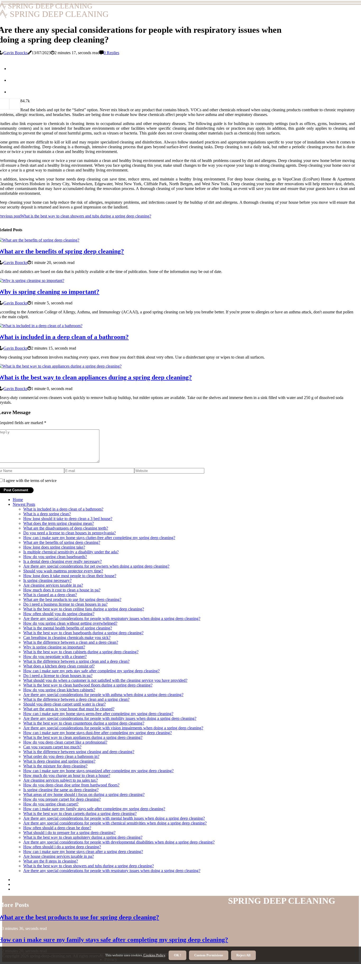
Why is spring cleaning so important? (54, 647)
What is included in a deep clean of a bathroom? (63, 509)
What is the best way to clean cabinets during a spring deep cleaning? (80, 652)
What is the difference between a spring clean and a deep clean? (76, 661)
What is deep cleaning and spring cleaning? (59, 761)
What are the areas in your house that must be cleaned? (68, 709)
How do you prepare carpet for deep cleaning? (62, 799)
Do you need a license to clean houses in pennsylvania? (69, 533)
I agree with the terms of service (30, 480)
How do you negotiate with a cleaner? (55, 656)
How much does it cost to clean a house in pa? (61, 590)
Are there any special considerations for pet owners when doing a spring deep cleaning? (96, 566)
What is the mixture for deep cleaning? (55, 766)
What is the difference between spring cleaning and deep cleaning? (78, 751)
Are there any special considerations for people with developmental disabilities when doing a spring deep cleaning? (119, 842)
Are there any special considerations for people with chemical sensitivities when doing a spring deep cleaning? (115, 823)
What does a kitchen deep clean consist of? (59, 666)
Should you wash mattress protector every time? (63, 571)
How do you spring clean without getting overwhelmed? (70, 623)
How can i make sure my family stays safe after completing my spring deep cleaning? (94, 809)
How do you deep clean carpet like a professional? (65, 742)
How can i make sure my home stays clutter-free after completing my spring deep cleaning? (99, 537)
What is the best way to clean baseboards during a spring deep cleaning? (83, 633)
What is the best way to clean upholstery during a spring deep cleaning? (82, 837)
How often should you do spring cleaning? (58, 613)
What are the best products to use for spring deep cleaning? (72, 599)
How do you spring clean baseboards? (55, 556)
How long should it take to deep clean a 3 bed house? (67, 518)
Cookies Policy (154, 955)
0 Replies (111, 52)
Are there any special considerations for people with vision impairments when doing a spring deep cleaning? (113, 728)
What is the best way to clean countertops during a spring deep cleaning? (83, 723)
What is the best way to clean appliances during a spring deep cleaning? (82, 737)
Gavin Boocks (15, 52)
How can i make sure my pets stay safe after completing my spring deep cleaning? (91, 671)
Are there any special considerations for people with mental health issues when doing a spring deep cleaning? (114, 818)
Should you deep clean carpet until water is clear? (64, 704)
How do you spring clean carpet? (50, 804)
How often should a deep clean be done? (57, 828)
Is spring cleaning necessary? (47, 580)
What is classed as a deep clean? (50, 594)
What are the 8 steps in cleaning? (50, 861)
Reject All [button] (243, 955)
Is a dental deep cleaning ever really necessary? (62, 561)
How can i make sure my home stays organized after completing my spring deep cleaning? (98, 770)
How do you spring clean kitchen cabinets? (59, 690)
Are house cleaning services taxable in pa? (58, 856)
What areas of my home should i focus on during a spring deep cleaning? (84, 794)
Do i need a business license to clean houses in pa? (65, 604)
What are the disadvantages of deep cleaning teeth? (65, 528)
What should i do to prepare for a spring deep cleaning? (69, 832)
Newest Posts (24, 504)
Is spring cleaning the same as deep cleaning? (61, 789)
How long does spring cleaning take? (54, 547)
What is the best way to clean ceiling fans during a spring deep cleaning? (83, 609)
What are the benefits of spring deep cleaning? (61, 542)
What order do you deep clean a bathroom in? (61, 756)
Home (18, 499)
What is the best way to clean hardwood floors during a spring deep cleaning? (87, 685)
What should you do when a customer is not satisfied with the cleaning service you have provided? (105, 680)
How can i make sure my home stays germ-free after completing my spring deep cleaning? (98, 713)
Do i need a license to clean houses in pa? (57, 675)
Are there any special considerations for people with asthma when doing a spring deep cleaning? (103, 694)
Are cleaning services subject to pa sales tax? (60, 780)
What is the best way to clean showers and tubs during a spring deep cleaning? (88, 866)
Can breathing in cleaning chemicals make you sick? (66, 637)
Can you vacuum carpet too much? (52, 747)
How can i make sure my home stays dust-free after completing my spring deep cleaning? (97, 732)
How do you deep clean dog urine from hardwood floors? (71, 785)
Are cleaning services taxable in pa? (53, 585)
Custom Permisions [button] (208, 955)
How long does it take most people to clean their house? (69, 575)
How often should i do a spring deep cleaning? (62, 847)
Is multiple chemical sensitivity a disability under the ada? (71, 552)
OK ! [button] (177, 955)
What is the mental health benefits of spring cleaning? (67, 628)
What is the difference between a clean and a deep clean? (70, 642)
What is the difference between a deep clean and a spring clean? (76, 699)
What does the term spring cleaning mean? (58, 523)
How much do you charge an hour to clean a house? (66, 775)
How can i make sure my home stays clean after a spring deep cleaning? (83, 851)
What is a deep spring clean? (47, 514)
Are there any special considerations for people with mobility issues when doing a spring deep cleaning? (109, 718)
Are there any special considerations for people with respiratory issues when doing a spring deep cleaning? (111, 618)
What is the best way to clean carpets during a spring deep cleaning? (80, 813)
